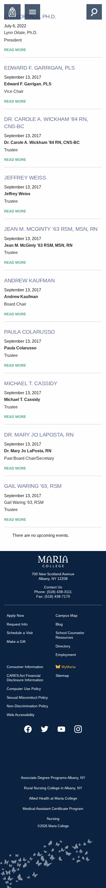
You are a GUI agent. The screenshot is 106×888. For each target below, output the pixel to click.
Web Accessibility (20, 715)
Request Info (17, 624)
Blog (59, 624)
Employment (66, 655)
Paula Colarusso (29, 332)
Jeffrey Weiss (25, 177)
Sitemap (62, 675)
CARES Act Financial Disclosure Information (25, 677)
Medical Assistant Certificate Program (53, 809)
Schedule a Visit (20, 633)
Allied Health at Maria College (53, 798)
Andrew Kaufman (29, 280)
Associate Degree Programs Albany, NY (53, 778)
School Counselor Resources (70, 635)
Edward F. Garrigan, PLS (39, 68)
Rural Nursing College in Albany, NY (53, 788)
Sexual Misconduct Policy (27, 697)
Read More (15, 50)
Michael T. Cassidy (30, 383)
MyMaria (68, 667)
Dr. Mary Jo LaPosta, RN (38, 435)
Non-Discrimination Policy (27, 706)
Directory (63, 646)
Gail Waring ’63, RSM (33, 486)
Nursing (53, 819)
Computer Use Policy (24, 689)
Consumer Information (25, 667)
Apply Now (15, 615)
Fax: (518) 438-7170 (53, 596)
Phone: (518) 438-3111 (53, 592)
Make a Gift (16, 641)
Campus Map (66, 615)
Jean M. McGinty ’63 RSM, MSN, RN (51, 229)
